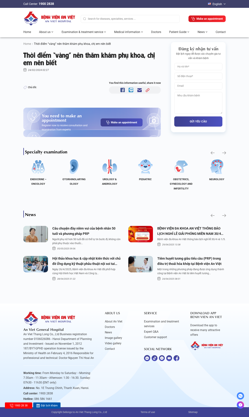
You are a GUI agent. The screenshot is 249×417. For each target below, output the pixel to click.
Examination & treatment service (82, 32)
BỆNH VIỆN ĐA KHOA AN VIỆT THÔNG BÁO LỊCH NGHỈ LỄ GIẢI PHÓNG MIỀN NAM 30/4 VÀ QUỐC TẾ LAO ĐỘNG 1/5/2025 (189, 231)
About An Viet (113, 321)
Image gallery (113, 338)
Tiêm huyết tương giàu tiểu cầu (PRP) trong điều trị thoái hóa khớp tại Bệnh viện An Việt (189, 261)
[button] (212, 152)
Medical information (127, 32)
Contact (221, 32)
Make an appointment (124, 122)
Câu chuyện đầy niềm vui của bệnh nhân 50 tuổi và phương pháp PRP (83, 231)
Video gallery (113, 343)
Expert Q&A (151, 331)
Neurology (213, 179)
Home (27, 32)
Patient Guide (177, 32)
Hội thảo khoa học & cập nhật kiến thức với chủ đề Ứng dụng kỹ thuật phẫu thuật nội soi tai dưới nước (86, 262)
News (201, 32)
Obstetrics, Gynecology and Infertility (178, 184)
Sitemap (193, 412)
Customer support (155, 337)
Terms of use (148, 412)
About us (44, 32)
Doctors (156, 32)
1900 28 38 (21, 405)
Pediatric (142, 179)
